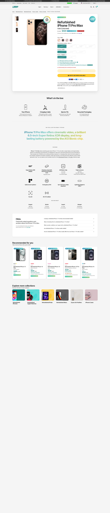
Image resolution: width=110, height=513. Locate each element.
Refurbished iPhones (27, 11)
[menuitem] (14, 3)
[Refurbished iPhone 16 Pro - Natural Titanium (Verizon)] (72, 254)
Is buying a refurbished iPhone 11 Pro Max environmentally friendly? (58, 218)
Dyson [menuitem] (51, 7)
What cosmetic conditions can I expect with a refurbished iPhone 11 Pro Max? (60, 225)
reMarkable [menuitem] (58, 7)
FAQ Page (28, 227)
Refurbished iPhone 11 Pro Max (65, 157)
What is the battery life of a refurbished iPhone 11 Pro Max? (57, 221)
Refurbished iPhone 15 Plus (19, 268)
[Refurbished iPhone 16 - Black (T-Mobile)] (55, 254)
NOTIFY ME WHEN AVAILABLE (77, 75)
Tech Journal (25, 3)
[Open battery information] (66, 54)
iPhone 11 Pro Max (42, 11)
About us (13, 3)
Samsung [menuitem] (46, 7)
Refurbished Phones (19, 11)
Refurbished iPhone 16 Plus (88, 268)
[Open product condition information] (71, 43)
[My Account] (93, 7)
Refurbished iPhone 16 (37, 267)
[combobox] (86, 3)
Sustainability (19, 3)
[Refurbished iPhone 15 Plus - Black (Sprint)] (20, 254)
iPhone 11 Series (35, 11)
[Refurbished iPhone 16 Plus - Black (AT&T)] (89, 254)
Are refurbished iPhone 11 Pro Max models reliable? (55, 228)
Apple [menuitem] (39, 7)
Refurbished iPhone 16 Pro (72, 267)
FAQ (29, 3)
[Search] (91, 7)
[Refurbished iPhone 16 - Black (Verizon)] (37, 254)
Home (13, 11)
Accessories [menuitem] (66, 7)
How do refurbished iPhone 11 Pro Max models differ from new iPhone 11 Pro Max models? (64, 231)
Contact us (33, 3)
